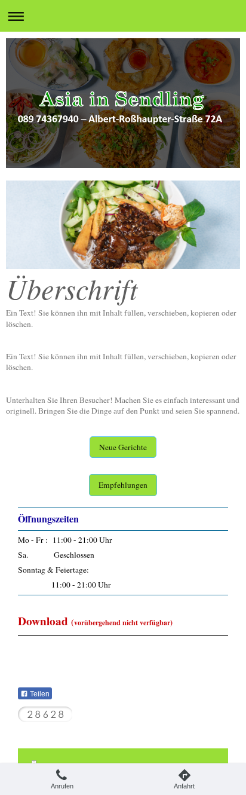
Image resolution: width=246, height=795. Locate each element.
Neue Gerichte (123, 447)
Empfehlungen (123, 484)
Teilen (39, 694)
